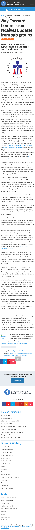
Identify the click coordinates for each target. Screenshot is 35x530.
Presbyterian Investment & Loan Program (13, 426)
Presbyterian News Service (7, 38)
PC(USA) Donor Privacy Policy (10, 526)
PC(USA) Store (5, 503)
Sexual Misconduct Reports (9, 509)
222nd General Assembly (14, 353)
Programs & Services (7, 500)
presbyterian (7, 355)
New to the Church (6, 447)
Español (3, 511)
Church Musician (6, 461)
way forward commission (19, 355)
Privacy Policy (28, 525)
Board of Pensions (6, 418)
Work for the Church (7, 506)
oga (23, 353)
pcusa (27, 353)
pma (30, 353)
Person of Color (5, 474)
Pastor (3, 472)
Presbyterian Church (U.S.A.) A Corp (11, 437)
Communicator (5, 463)
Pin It (8, 360)
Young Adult (4, 485)
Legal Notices (5, 528)
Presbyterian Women (7, 435)
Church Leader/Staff (7, 455)
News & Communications (8, 498)
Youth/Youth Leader (7, 488)
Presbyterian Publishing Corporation (12, 432)
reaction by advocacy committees (13, 148)
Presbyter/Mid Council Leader (10, 477)
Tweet (5, 360)
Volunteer (4, 480)
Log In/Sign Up (5, 517)
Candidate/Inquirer (7, 450)
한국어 (3, 514)
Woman (3, 483)
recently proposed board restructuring (20, 145)
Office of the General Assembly (10, 421)
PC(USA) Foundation (7, 424)
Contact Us (17, 380)
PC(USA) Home (5, 415)
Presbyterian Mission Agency (9, 429)
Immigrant (4, 469)
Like (2, 360)
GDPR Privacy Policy (26, 526)
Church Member (6, 458)
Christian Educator (6, 452)
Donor (3, 466)
